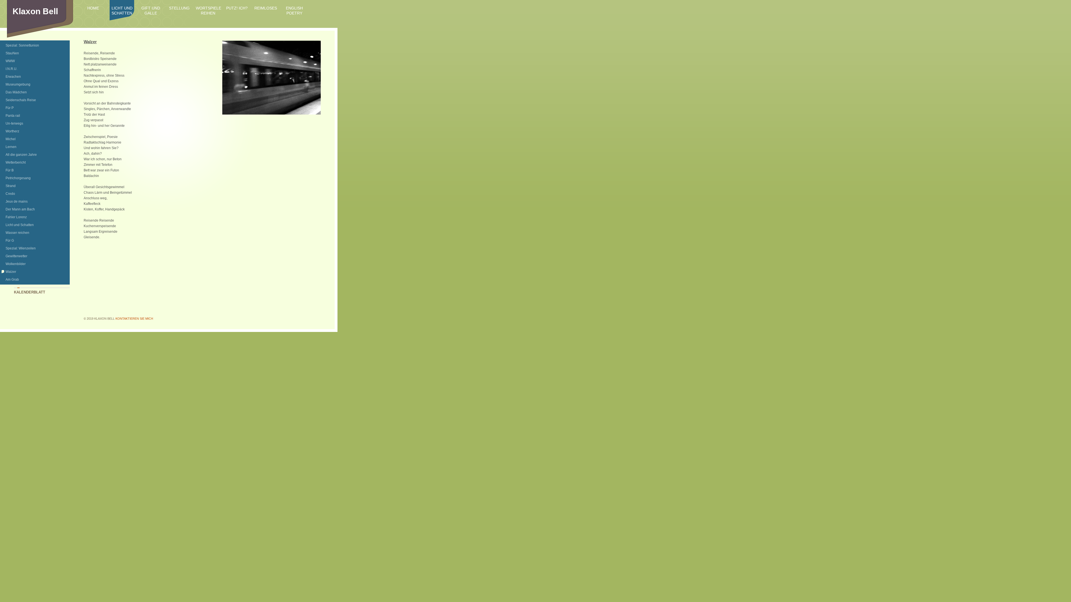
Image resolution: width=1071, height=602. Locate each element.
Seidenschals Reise (21, 100)
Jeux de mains (17, 201)
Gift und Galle (150, 10)
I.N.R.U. (11, 69)
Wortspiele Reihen (208, 10)
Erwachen (13, 77)
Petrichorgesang (18, 178)
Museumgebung (18, 84)
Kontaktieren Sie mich (134, 318)
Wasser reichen (17, 233)
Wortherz (12, 131)
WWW (10, 61)
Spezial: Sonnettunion (22, 45)
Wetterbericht (16, 162)
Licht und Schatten (122, 10)
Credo (10, 194)
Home (93, 8)
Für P (10, 108)
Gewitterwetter (16, 256)
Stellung (179, 8)
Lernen (11, 147)
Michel (11, 139)
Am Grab (12, 279)
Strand (11, 186)
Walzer (11, 272)
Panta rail (13, 116)
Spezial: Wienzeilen (21, 248)
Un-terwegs (14, 123)
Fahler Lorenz (16, 217)
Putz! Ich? (237, 8)
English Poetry (294, 10)
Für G (10, 240)
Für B (10, 170)
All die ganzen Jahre (21, 155)
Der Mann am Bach (20, 209)
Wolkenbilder (16, 264)
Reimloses (265, 8)
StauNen (12, 53)
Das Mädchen (16, 92)
